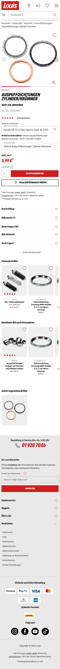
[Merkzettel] (47, 5)
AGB (4, 537)
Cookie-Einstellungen (11, 565)
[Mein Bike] (38, 5)
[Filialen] (29, 5)
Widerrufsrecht (9, 546)
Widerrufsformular (10, 551)
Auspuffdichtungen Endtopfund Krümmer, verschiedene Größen (14, 366)
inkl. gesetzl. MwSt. (18, 192)
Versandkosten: (7, 196)
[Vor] (56, 59)
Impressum (7, 532)
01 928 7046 (33, 445)
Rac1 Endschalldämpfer (14, 302)
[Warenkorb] (56, 5)
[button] (55, 15)
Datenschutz (8, 541)
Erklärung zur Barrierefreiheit (15, 555)
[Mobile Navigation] (3, 15)
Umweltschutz (8, 560)
